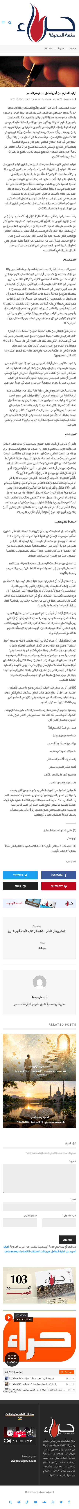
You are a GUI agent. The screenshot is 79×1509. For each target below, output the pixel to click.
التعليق (72, 1161)
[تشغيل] (31, 1441)
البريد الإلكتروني (69, 1215)
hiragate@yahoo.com (23, 1460)
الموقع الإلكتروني (30, 1215)
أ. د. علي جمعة (69, 99)
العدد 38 (56, 99)
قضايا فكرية (46, 99)
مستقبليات (36, 99)
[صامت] (10, 1441)
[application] (20, 1436)
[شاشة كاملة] (6, 1441)
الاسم (73, 1199)
